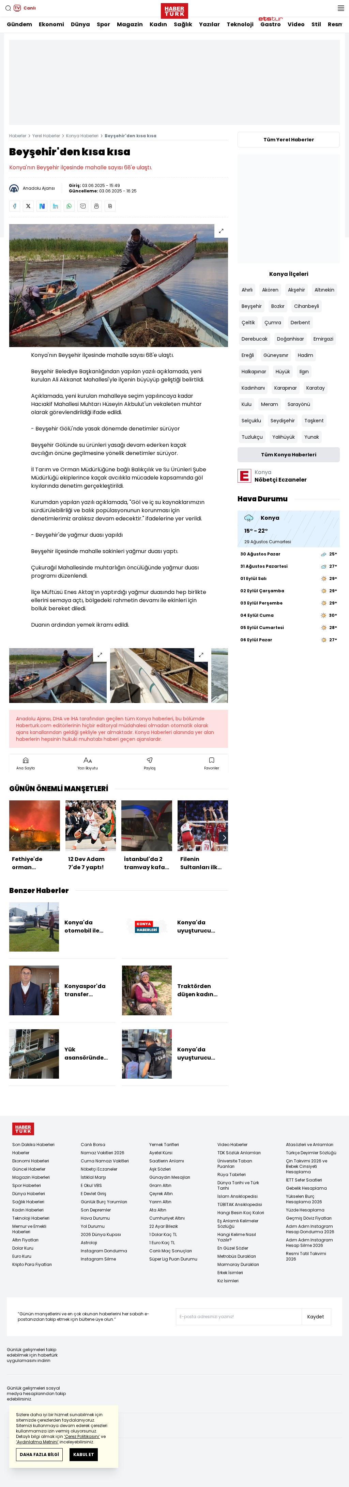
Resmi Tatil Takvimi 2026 (306, 1256)
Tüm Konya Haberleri (288, 454)
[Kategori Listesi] (341, 8)
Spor (103, 24)
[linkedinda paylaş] (55, 206)
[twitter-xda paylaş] (28, 206)
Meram (269, 404)
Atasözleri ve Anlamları (309, 1144)
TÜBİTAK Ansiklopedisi (239, 1204)
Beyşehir (252, 306)
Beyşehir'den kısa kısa (130, 136)
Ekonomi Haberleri (30, 1161)
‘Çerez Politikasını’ (82, 1436)
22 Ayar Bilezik (163, 1226)
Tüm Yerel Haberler (288, 139)
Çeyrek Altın (161, 1193)
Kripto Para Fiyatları (32, 1264)
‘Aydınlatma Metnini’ (37, 1442)
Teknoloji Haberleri (30, 1218)
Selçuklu (251, 420)
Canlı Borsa (93, 1144)
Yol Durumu (93, 1226)
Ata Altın (157, 1210)
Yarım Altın (160, 1202)
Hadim (305, 355)
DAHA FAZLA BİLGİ (39, 1454)
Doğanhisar (290, 338)
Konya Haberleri (82, 136)
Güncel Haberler (28, 1169)
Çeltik (248, 322)
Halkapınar (254, 371)
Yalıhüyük (283, 437)
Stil (316, 24)
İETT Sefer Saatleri (304, 1180)
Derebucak (255, 338)
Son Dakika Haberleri (33, 1144)
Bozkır (278, 306)
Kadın (158, 24)
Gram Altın (160, 1185)
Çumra (272, 322)
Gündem (19, 24)
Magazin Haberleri (31, 1177)
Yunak (311, 437)
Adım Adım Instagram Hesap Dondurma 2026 (310, 1229)
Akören (270, 289)
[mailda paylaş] (82, 206)
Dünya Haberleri (28, 1193)
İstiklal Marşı (93, 1177)
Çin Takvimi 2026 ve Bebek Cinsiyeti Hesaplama (306, 1166)
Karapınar (285, 388)
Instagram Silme (98, 1259)
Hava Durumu (95, 1218)
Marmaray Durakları (238, 1264)
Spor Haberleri (26, 1185)
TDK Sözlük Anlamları (239, 1153)
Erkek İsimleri (230, 1272)
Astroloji (89, 1243)
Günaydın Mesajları (169, 1177)
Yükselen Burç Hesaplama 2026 (304, 1199)
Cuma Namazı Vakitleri (105, 1161)
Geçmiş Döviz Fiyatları (309, 1218)
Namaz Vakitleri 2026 (102, 1153)
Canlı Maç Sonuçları (170, 1251)
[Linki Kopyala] (110, 206)
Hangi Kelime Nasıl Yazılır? (236, 1237)
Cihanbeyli (306, 306)
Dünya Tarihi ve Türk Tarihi (238, 1185)
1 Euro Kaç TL (162, 1243)
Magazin (130, 24)
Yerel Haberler (46, 136)
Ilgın (304, 371)
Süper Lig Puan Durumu (173, 1259)
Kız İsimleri (228, 1281)
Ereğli (248, 355)
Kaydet (315, 1316)
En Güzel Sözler (232, 1248)
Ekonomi (51, 24)
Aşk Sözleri (160, 1169)
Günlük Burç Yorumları (104, 1202)
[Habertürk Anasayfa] (174, 9)
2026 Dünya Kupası (101, 1234)
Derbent (300, 322)
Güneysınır (275, 355)
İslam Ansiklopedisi (237, 1196)
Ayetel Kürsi (160, 1153)
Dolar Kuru (22, 1248)
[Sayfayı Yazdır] (96, 206)
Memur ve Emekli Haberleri (29, 1229)
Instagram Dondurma (104, 1251)
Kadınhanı (253, 388)
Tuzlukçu (252, 437)
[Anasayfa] (23, 1129)
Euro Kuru (21, 1256)
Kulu (247, 404)
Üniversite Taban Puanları (234, 1163)
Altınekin (324, 289)
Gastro (270, 24)
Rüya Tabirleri (231, 1174)
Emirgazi (323, 338)
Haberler (17, 136)
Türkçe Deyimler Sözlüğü (311, 1153)
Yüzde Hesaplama (305, 1210)
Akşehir (296, 289)
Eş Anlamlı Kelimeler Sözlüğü (237, 1223)
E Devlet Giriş (93, 1193)
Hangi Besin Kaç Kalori (240, 1213)
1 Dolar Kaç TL (163, 1234)
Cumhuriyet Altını (167, 1218)
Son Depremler (96, 1210)
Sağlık (183, 24)
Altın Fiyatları (25, 1240)
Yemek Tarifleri (164, 1144)
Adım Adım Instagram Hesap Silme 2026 (309, 1242)
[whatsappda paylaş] (69, 206)
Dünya (80, 24)
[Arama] (8, 8)
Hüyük (283, 371)
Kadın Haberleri (28, 1210)
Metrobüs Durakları (236, 1256)
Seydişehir (283, 420)
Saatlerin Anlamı (166, 1161)
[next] (224, 838)
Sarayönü (299, 404)
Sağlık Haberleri (28, 1202)
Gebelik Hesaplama (306, 1188)
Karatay (315, 388)
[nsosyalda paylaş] (41, 206)
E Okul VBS (91, 1185)
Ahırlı (247, 289)
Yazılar (209, 24)
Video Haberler (232, 1144)
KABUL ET (83, 1454)
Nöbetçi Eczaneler (99, 1169)
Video (296, 24)
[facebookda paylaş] (14, 206)
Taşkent (314, 420)
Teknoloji (240, 24)
